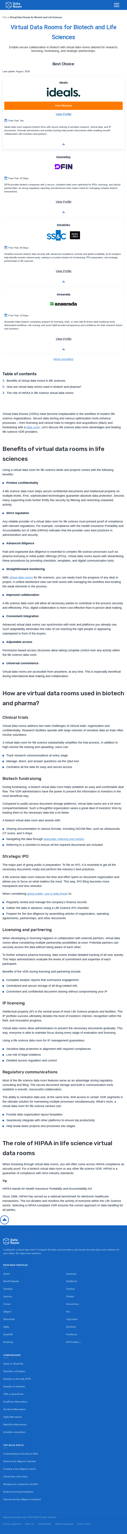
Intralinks (8, 1289)
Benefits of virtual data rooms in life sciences (36, 380)
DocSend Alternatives (14, 1409)
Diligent (7, 1311)
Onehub (70, 1289)
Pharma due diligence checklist (19, 1461)
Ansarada (71, 1274)
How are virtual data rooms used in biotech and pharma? (44, 386)
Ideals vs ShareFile (13, 1363)
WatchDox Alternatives (15, 1424)
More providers (63, 359)
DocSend (71, 1327)
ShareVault (9, 1319)
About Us (29, 1524)
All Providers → (74, 1342)
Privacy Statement (12, 1524)
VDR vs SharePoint (13, 1394)
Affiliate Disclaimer (64, 1524)
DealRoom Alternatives (15, 1401)
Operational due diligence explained (22, 1499)
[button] (116, 5)
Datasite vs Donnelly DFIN (17, 1379)
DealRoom (71, 1281)
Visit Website (63, 105)
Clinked (70, 1296)
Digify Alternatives (12, 1417)
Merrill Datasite (11, 1281)
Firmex (7, 1304)
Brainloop (8, 1342)
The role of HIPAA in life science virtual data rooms (40, 393)
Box (68, 1311)
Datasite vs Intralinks (14, 1386)
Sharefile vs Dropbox (14, 1371)
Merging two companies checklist (20, 1484)
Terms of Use (83, 1524)
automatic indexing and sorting (64, 839)
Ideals (6, 1274)
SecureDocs (72, 1304)
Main (4, 17)
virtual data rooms (21, 577)
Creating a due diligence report (19, 1469)
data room (33, 427)
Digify (6, 1327)
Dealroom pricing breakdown (18, 1492)
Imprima (7, 1296)
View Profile (63, 114)
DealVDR (8, 1334)
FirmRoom (71, 1334)
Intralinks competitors (14, 1432)
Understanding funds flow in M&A (20, 1454)
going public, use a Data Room (47, 893)
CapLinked (71, 1319)
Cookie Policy (44, 1524)
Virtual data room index (15, 1476)
